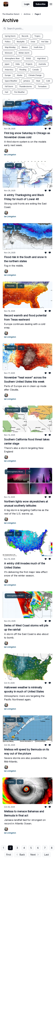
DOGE (28, 58)
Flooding (22, 69)
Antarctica (9, 69)
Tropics (37, 36)
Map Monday (10, 47)
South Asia (38, 47)
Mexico (25, 47)
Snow (33, 41)
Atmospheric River (12, 58)
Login (26, 4)
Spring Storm (10, 36)
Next (33, 854)
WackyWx (20, 41)
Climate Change (35, 75)
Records (25, 36)
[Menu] (51, 3)
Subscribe (40, 4)
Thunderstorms (25, 86)
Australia (42, 64)
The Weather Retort (10, 14)
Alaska (19, 75)
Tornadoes (42, 86)
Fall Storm (9, 86)
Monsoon (8, 53)
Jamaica (26, 81)
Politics (8, 41)
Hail (6, 92)
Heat (38, 81)
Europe (8, 75)
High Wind (41, 58)
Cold (48, 81)
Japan (7, 64)
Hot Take (44, 41)
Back (22, 854)
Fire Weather (19, 92)
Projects (29, 64)
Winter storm (24, 53)
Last (46, 854)
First (8, 854)
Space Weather (11, 81)
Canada (35, 69)
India (18, 64)
